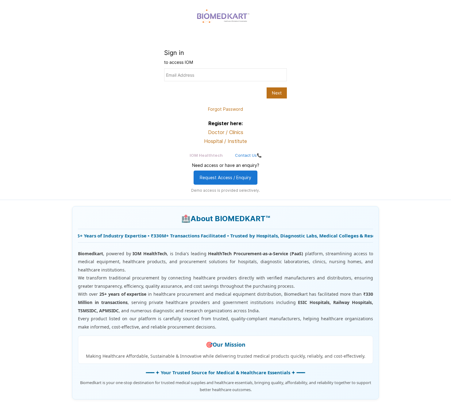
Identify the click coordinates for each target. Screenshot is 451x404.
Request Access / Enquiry (225, 177)
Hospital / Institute (225, 141)
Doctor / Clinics (225, 132)
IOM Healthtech (206, 155)
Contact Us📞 (248, 155)
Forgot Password (225, 109)
